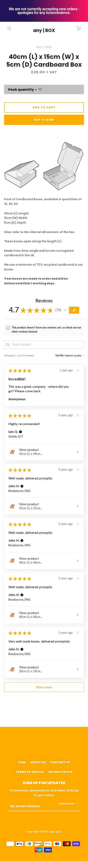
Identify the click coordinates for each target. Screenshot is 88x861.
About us (38, 762)
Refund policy (60, 772)
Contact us (60, 762)
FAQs (22, 762)
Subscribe (66, 803)
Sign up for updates (44, 782)
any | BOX (44, 30)
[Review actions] (78, 370)
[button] (64, 310)
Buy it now (44, 119)
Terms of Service (30, 772)
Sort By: (59, 355)
